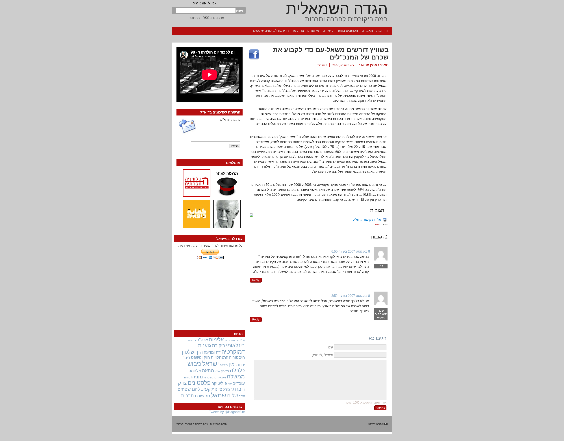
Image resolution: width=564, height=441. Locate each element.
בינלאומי (235, 345)
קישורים (328, 30)
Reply (255, 280)
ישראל (210, 363)
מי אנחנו (313, 30)
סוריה (187, 377)
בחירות (192, 340)
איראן (227, 340)
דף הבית (382, 30)
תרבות (187, 395)
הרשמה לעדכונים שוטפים (271, 30)
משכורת (208, 377)
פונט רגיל (199, 3)
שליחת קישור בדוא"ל (367, 219)
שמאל (218, 395)
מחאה (208, 370)
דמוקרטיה (233, 351)
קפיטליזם (201, 389)
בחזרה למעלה (375, 424)
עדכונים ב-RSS (213, 18)
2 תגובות (322, 65)
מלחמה (195, 370)
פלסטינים (199, 383)
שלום (232, 395)
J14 (242, 340)
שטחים (184, 389)
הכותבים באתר (347, 30)
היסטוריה (237, 357)
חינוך (186, 357)
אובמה (235, 340)
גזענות (204, 345)
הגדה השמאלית (337, 8)
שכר (242, 396)
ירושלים (224, 365)
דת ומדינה (212, 352)
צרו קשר (298, 30)
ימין (232, 364)
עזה (230, 384)
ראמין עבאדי (369, 65)
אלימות (216, 339)
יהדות (240, 365)
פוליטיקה (219, 383)
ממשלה (236, 377)
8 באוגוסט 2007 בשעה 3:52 (350, 296)
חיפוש (240, 10)
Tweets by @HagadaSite (227, 412)
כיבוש (194, 364)
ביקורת (218, 345)
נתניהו (197, 376)
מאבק (225, 371)
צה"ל (226, 389)
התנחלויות (219, 357)
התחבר (194, 18)
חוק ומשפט (200, 357)
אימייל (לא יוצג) (322, 355)
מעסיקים (220, 377)
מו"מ (217, 371)
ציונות (217, 389)
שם (330, 347)
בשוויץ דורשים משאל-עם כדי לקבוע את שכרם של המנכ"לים (331, 53)
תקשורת (202, 395)
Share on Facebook (254, 54)
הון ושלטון (192, 352)
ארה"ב (202, 339)
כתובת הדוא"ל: (230, 119)
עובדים (238, 383)
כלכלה (237, 370)
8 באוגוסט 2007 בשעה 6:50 (350, 251)
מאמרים (367, 30)
